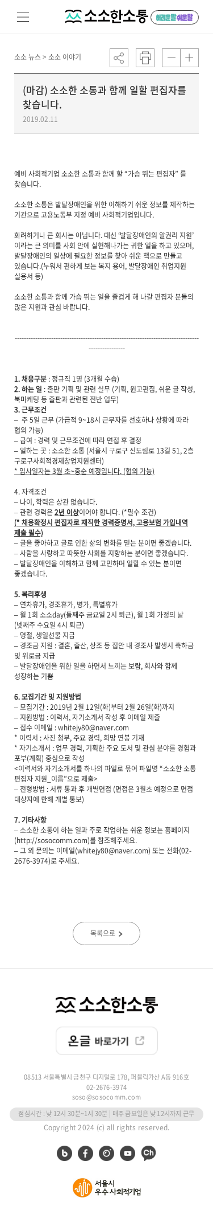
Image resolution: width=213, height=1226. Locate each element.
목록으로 (103, 933)
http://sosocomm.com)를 (56, 840)
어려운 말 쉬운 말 (175, 17)
